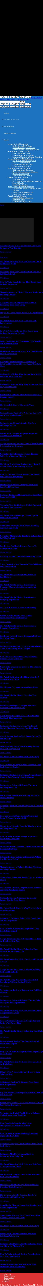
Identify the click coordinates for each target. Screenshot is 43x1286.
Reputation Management (11, 119)
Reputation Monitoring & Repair (19, 168)
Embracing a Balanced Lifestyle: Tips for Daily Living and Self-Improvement (20, 1001)
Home (2, 205)
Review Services (5, 252)
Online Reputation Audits (21, 174)
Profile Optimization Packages (22, 164)
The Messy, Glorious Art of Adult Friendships (19, 757)
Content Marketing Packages (22, 201)
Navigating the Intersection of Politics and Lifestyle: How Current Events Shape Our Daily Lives (20, 364)
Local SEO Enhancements (21, 162)
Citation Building (18, 179)
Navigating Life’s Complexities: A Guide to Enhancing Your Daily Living (18, 303)
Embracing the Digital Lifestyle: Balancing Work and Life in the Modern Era (21, 1245)
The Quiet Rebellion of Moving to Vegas (17, 405)
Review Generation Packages (22, 146)
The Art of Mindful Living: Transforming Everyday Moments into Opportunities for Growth (18, 587)
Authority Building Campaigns (23, 198)
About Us (7, 1274)
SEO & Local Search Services (18, 177)
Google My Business (10, 133)
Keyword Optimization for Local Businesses (27, 181)
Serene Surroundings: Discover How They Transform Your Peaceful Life (18, 1265)
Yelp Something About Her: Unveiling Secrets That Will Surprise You (19, 747)
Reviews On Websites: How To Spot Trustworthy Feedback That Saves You (21, 375)
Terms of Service (9, 1276)
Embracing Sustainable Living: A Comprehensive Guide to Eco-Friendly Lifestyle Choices (21, 776)
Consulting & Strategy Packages (19, 151)
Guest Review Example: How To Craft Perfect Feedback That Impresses (19, 717)
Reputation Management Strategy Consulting (27, 157)
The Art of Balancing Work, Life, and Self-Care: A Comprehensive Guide (20, 1165)
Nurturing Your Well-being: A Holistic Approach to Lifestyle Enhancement (20, 506)
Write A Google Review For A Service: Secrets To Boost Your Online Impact (21, 414)
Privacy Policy (9, 1278)
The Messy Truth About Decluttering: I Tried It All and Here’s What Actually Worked (20, 465)
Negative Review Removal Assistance (25, 172)
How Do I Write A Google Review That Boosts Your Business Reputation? (19, 475)
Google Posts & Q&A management (24, 161)
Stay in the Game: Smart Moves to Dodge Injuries (21, 313)
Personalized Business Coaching (23, 155)
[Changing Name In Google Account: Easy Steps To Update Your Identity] (17, 242)
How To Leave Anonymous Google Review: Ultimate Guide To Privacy (18, 657)
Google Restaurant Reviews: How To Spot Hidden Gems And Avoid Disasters (21, 445)
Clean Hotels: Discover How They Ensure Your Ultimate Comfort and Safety (20, 1216)
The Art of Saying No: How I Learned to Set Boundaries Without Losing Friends (19, 981)
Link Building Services (20, 185)
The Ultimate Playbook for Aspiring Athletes (19, 687)
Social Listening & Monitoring (23, 192)
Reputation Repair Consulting (22, 175)
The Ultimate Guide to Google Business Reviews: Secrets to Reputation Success (20, 888)
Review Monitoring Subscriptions (24, 148)
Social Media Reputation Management (21, 187)
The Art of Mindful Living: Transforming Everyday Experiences (18, 598)
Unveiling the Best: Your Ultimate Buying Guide (20, 556)
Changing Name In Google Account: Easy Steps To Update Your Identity (20, 247)
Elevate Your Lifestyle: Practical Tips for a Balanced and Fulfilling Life (18, 1196)
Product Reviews (9, 126)
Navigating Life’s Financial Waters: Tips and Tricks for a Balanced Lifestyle (19, 455)
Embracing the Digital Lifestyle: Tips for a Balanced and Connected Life (18, 706)
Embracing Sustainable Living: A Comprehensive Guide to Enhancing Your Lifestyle (21, 647)
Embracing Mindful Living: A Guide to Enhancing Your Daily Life (17, 1155)
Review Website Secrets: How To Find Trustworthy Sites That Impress (16, 616)
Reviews (6, 113)
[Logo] (15, 104)
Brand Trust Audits (19, 200)
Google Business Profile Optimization (20, 159)
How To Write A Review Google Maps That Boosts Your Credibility (18, 837)
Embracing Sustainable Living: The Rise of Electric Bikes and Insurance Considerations (19, 727)
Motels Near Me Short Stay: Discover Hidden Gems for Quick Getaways (19, 1186)
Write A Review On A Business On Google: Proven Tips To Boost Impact (18, 899)
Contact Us (8, 1281)
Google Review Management (18, 144)
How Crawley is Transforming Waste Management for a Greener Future (16, 1124)
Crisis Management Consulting (23, 170)
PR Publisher (4, 268)
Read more (3, 257)
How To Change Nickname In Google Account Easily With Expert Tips (20, 1022)
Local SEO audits (18, 183)
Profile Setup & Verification (22, 166)
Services (6, 140)
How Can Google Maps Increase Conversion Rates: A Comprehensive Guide (19, 817)
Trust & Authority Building (17, 196)
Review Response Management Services (26, 150)
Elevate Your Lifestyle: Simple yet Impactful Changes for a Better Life (18, 434)
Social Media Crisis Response (22, 194)
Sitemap (6, 1280)
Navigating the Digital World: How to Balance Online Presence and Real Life (20, 1114)
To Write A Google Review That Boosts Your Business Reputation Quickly (19, 332)
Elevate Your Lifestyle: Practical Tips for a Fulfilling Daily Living (18, 1235)
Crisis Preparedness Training (22, 153)
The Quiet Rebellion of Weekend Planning (18, 607)
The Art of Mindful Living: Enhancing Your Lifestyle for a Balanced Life (19, 950)
